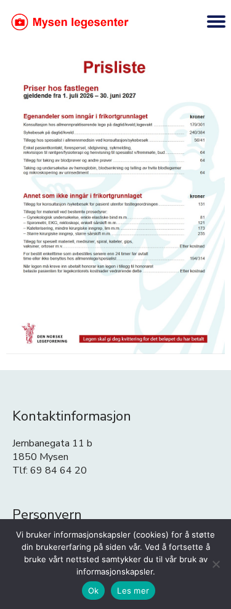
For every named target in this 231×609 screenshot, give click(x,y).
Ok (93, 590)
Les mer (133, 590)
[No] (215, 564)
